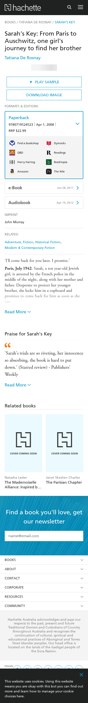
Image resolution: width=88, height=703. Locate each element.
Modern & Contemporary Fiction (30, 248)
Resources (14, 597)
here (20, 696)
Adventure (13, 242)
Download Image (44, 95)
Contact (12, 578)
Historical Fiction (48, 242)
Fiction (28, 242)
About (10, 569)
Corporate (14, 588)
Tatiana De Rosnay (23, 57)
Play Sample (47, 82)
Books (10, 560)
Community (15, 606)
